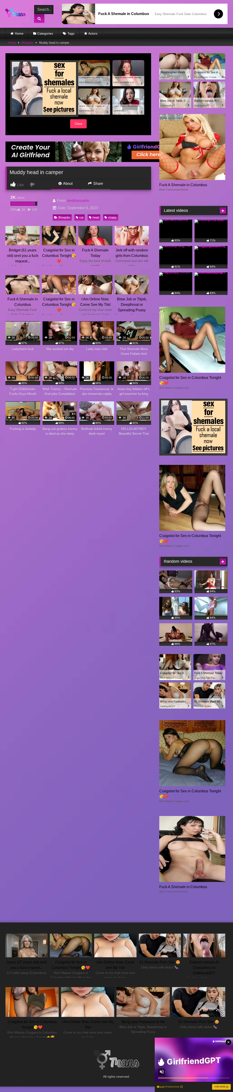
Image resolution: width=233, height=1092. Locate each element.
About (67, 183)
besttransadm (78, 201)
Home (19, 33)
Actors (92, 33)
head (96, 217)
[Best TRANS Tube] (16, 14)
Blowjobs (27, 42)
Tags (71, 33)
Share (97, 183)
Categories (45, 33)
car (81, 217)
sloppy (112, 217)
